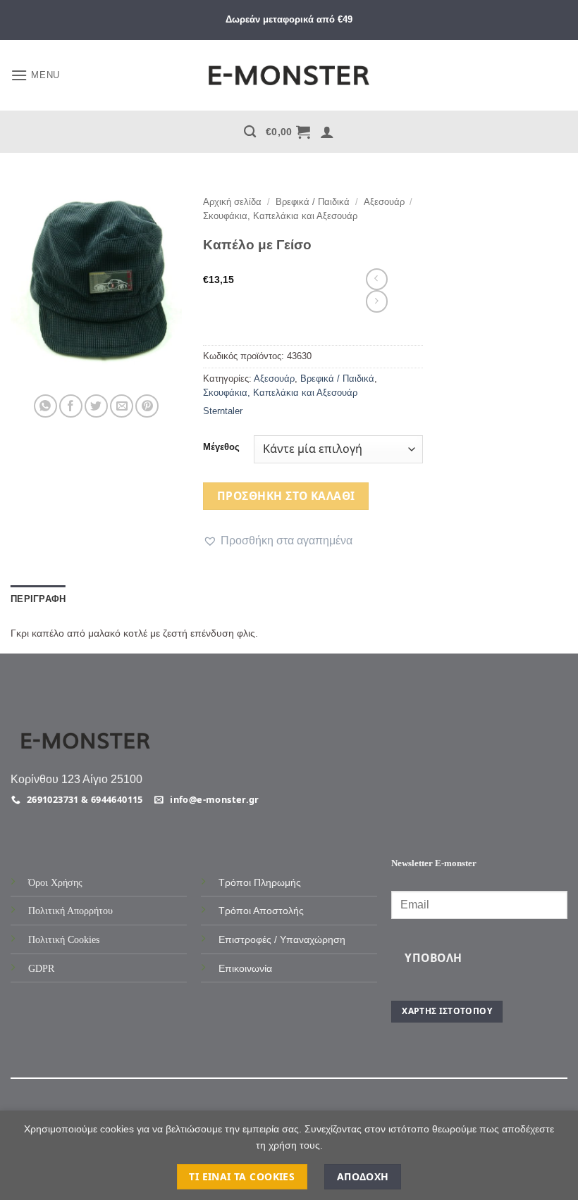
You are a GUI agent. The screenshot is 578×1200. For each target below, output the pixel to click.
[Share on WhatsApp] (45, 406)
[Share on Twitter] (96, 406)
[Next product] (377, 279)
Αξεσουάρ (384, 201)
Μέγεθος (221, 447)
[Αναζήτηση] (250, 132)
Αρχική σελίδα (232, 201)
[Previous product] (377, 301)
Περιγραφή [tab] (38, 599)
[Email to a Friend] (121, 406)
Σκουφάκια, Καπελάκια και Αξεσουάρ (280, 216)
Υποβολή (433, 957)
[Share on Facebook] (70, 406)
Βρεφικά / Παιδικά (313, 201)
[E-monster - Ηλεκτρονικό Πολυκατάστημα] (289, 75)
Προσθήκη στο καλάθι (286, 496)
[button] (35, 75)
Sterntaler (222, 411)
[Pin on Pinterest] (147, 406)
